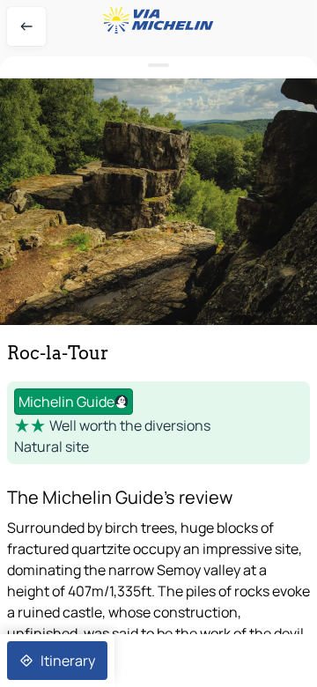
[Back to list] (26, 26)
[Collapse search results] (158, 65)
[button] (158, 201)
